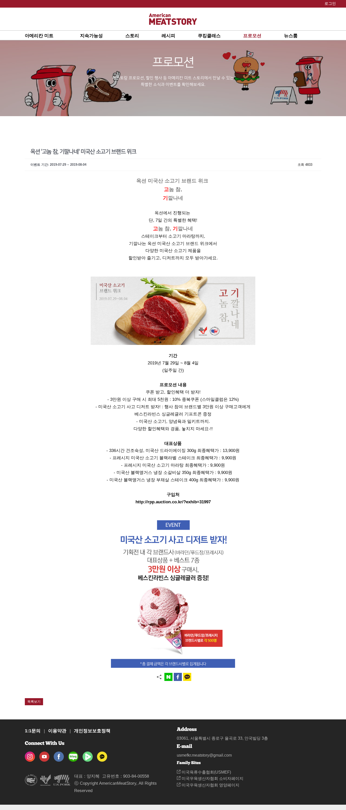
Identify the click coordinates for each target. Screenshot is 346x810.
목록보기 (34, 701)
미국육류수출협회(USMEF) (206, 772)
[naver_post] (73, 755)
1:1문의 (33, 730)
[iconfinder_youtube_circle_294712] (44, 755)
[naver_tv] (88, 755)
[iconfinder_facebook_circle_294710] (59, 755)
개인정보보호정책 (92, 730)
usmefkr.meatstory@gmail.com (204, 755)
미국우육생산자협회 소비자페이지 (212, 778)
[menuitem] (52, 35)
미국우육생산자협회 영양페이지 (210, 785)
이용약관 (57, 730)
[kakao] (102, 755)
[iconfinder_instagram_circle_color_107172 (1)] (30, 755)
